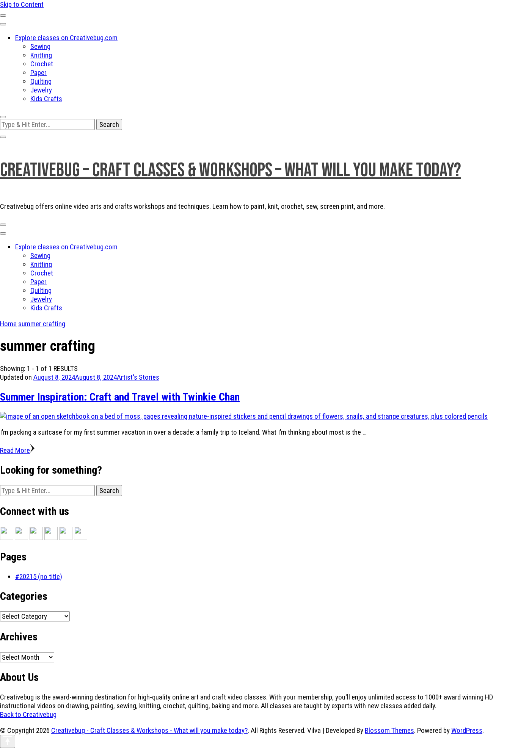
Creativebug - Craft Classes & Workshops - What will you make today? (149, 730)
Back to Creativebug (28, 714)
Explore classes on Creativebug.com (66, 37)
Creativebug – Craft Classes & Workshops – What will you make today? (230, 170)
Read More (15, 450)
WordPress (466, 730)
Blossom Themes (389, 730)
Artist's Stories (138, 377)
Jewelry (41, 90)
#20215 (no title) (38, 576)
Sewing (40, 46)
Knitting (41, 55)
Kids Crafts (46, 98)
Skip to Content (22, 4)
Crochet (41, 63)
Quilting (41, 81)
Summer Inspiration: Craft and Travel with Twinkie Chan (120, 397)
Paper (38, 72)
